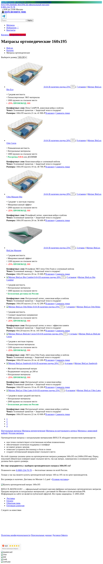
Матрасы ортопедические (33, 431)
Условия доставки (60, 479)
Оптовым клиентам (15, 505)
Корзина (6, 35)
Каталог (10, 50)
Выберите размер (9, 57)
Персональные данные (41, 535)
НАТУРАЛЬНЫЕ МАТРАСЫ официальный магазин (25, 4)
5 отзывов (81, 194)
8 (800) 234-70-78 (24, 470)
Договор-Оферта (60, 535)
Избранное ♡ (12, 28)
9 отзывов (81, 140)
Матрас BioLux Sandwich (85, 363)
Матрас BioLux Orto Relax (88, 307)
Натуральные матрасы (11, 431)
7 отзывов (81, 87)
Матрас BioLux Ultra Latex (89, 390)
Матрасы (10, 25)
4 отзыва (69, 363)
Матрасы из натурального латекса (61, 431)
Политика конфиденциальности (15, 535)
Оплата (9, 501)
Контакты (10, 30)
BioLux (9, 48)
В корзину (50, 113)
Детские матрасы (16, 433)
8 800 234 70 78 (8, 7)
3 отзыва (81, 248)
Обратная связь (13, 503)
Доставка (10, 498)
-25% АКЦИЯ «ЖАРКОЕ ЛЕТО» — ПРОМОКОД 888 (26, 2)
